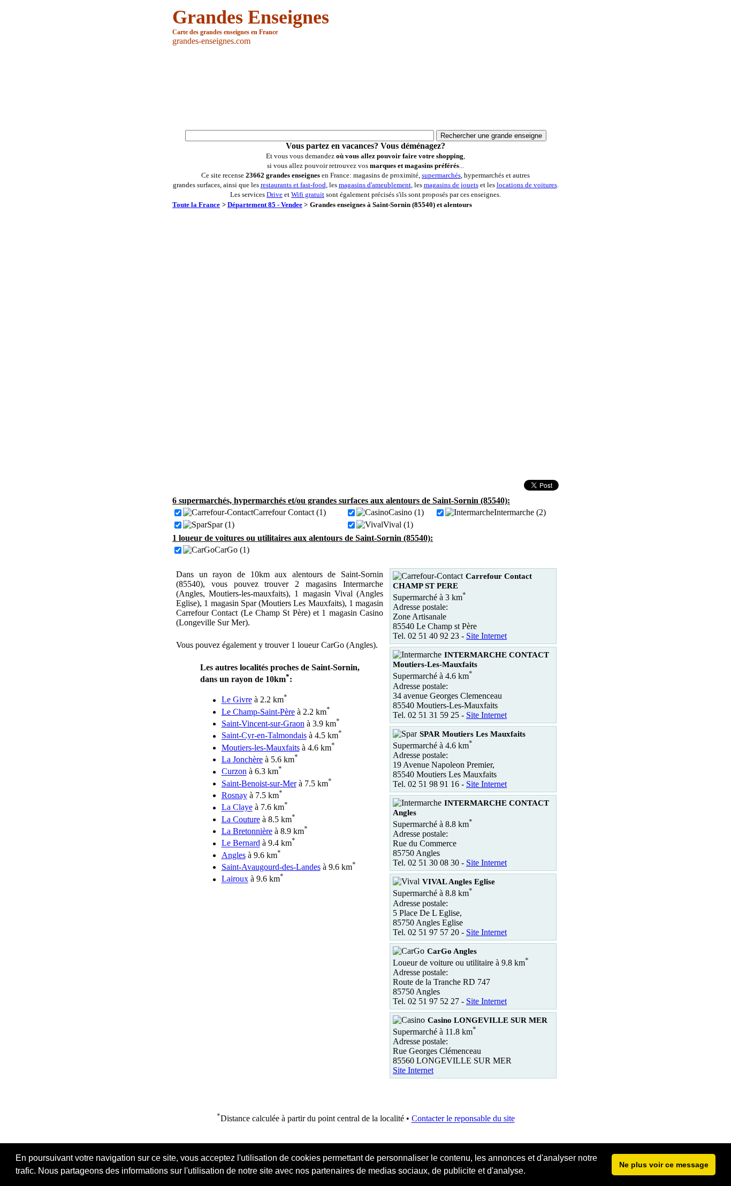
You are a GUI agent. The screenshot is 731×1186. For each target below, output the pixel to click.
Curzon (234, 771)
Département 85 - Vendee (264, 205)
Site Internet (486, 635)
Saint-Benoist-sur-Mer (259, 783)
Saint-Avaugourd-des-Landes (271, 866)
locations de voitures (527, 185)
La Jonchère (242, 759)
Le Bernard (241, 843)
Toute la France (196, 205)
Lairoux (235, 879)
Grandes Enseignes (250, 17)
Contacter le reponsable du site (463, 1118)
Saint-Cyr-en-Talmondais (264, 735)
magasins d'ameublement (375, 185)
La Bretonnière (247, 831)
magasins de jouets (451, 185)
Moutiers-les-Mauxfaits (261, 747)
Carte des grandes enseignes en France (225, 32)
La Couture (241, 819)
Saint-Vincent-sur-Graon (263, 723)
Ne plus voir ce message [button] (664, 1164)
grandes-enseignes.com (211, 40)
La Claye (237, 807)
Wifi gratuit (307, 194)
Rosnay (234, 795)
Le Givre (237, 700)
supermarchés (441, 175)
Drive (274, 194)
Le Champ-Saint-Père (258, 711)
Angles (234, 855)
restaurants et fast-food (293, 185)
